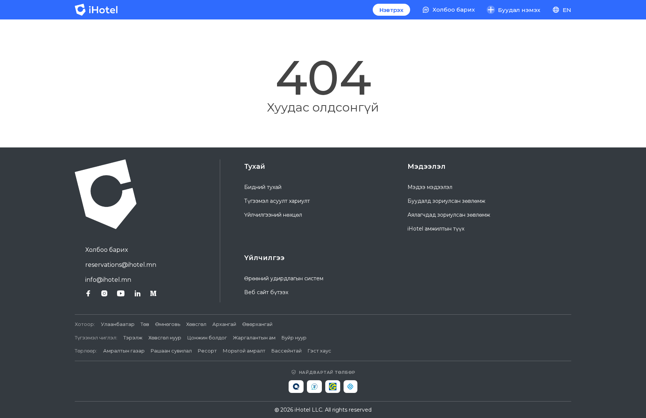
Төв (145, 324)
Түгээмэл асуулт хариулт (277, 201)
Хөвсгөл (196, 324)
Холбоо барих (106, 249)
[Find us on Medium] (153, 293)
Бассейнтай (286, 351)
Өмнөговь (167, 324)
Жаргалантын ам (254, 338)
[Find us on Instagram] (104, 293)
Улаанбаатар (118, 324)
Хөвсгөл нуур (164, 338)
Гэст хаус (319, 351)
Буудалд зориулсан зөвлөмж (446, 201)
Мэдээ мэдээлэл (429, 187)
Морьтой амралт (244, 351)
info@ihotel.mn (108, 279)
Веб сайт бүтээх (266, 292)
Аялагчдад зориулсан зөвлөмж (448, 214)
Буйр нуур (294, 338)
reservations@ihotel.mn (120, 264)
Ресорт (207, 351)
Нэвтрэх (391, 9)
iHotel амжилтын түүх (435, 228)
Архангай (224, 324)
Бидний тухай (263, 187)
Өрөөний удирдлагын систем (283, 278)
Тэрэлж (132, 338)
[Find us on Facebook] (88, 293)
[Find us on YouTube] (120, 293)
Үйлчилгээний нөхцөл (273, 214)
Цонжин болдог (207, 338)
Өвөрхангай (257, 324)
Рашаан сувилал (171, 351)
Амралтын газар (124, 351)
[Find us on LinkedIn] (138, 293)
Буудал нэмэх (519, 9)
